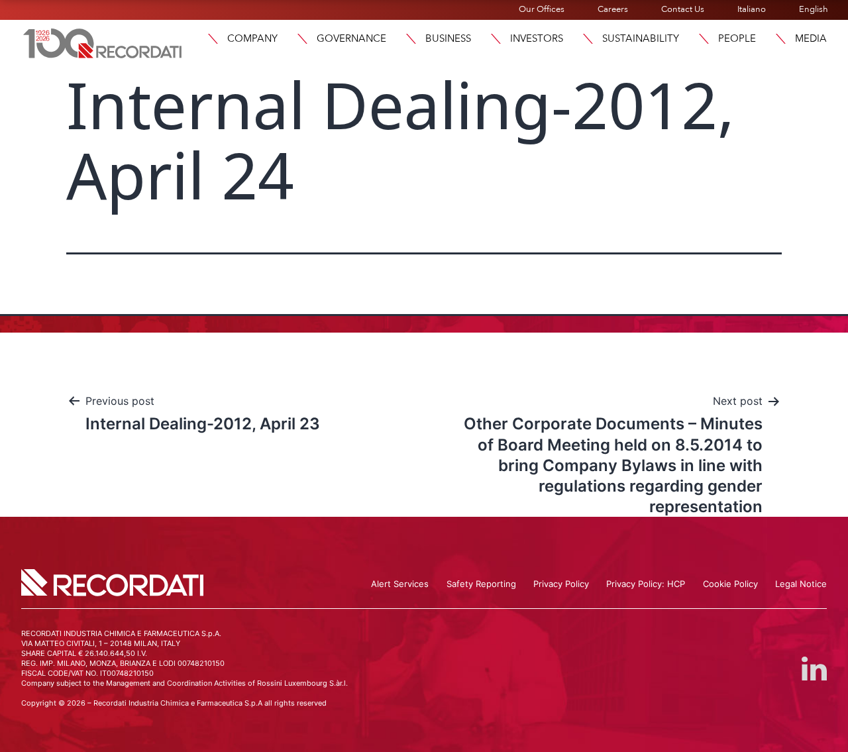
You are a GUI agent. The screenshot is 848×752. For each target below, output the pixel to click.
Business (448, 38)
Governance (351, 38)
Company (252, 38)
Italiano (751, 9)
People (737, 38)
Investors (536, 38)
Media (811, 38)
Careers (613, 9)
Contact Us (682, 9)
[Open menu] (212, 39)
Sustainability (640, 38)
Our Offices (541, 9)
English (813, 9)
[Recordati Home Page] (103, 41)
